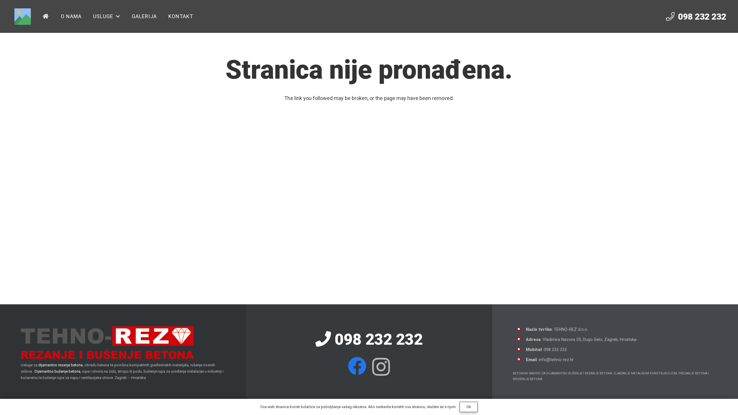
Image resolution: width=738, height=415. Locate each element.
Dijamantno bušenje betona (57, 371)
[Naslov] (22, 16)
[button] (116, 16)
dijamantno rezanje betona (60, 365)
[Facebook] (357, 366)
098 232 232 (377, 339)
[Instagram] (381, 367)
